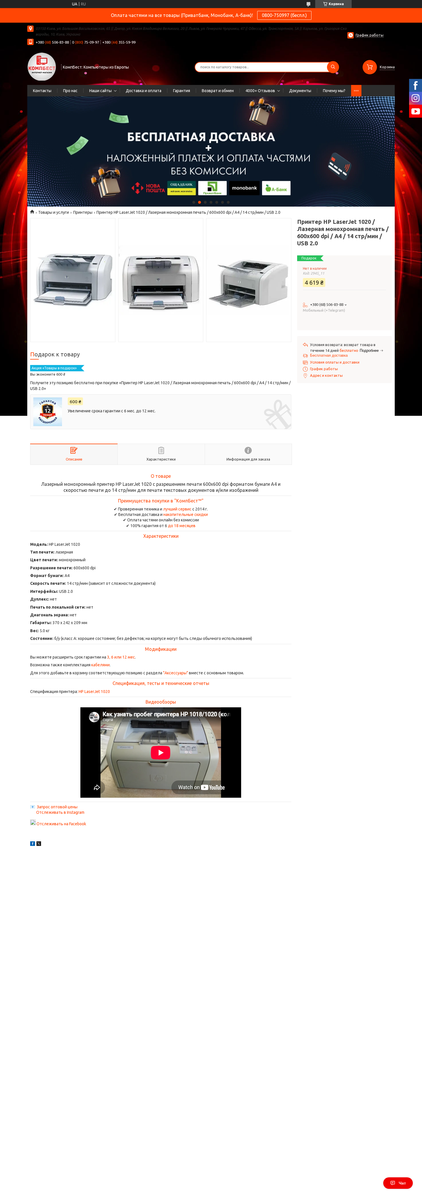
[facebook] (32, 844)
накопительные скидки (185, 514)
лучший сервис (177, 509)
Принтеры (82, 212)
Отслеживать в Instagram (60, 812)
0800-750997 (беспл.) (284, 15)
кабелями (100, 665)
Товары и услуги (53, 212)
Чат (402, 1183)
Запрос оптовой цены (57, 807)
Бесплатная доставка (329, 355)
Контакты (42, 91)
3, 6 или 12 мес (121, 657)
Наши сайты (100, 91)
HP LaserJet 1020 (94, 691)
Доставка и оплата (143, 91)
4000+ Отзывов (260, 91)
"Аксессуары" (175, 673)
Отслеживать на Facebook (61, 824)
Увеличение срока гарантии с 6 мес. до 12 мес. (112, 411)
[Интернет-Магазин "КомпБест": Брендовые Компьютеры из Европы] (41, 66)
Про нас (70, 91)
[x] (38, 844)
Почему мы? (334, 91)
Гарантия (181, 91)
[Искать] (333, 67)
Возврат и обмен (218, 91)
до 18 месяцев (181, 525)
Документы (300, 91)
